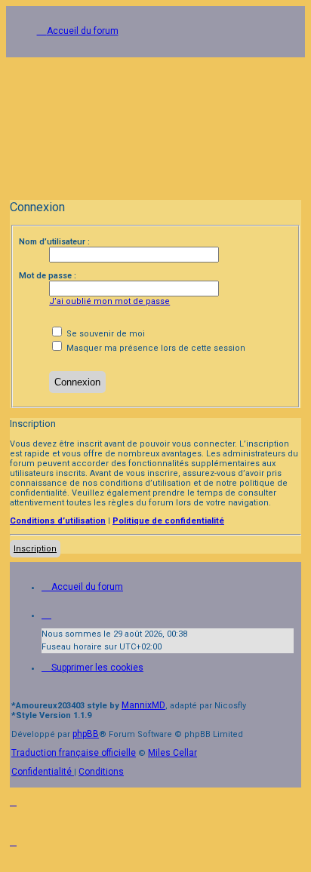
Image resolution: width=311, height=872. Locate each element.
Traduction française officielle (73, 753)
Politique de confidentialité (168, 521)
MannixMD (143, 705)
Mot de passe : (47, 276)
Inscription (35, 549)
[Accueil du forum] (155, 123)
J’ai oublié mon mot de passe (109, 301)
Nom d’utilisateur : (54, 242)
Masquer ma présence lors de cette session (154, 348)
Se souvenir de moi (104, 334)
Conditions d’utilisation (58, 521)
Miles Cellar (172, 753)
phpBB (85, 734)
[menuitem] (92, 667)
